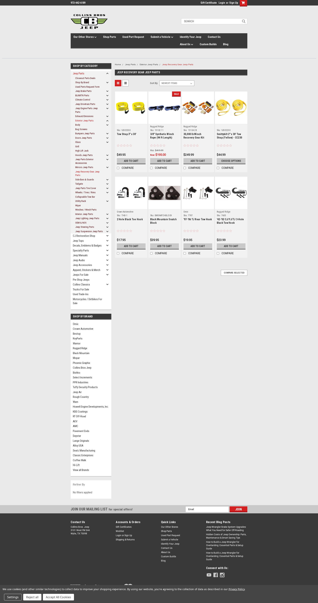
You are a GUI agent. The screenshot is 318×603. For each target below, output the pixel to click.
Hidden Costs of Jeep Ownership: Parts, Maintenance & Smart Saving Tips (226, 536)
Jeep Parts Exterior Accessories (84, 161)
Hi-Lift (76, 465)
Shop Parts (109, 37)
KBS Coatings (80, 411)
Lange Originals (81, 440)
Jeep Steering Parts (84, 227)
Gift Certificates (124, 527)
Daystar (77, 436)
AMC (75, 426)
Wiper (78, 205)
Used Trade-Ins (81, 294)
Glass (78, 142)
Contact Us (214, 37)
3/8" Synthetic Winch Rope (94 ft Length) (162, 136)
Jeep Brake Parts (83, 91)
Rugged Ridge (80, 348)
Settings (13, 597)
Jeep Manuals (80, 255)
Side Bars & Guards (84, 179)
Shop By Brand (82, 82)
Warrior (76, 343)
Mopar (76, 358)
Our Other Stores (83, 37)
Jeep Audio (79, 260)
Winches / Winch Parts (85, 209)
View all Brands (81, 470)
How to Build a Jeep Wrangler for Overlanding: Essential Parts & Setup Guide (224, 545)
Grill (77, 146)
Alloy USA (78, 445)
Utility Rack (80, 201)
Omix (75, 324)
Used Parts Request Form (87, 86)
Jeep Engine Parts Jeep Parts (86, 110)
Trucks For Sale (81, 289)
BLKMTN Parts (82, 95)
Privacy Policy (237, 589)
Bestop (77, 333)
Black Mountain (81, 353)
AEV (75, 421)
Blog (225, 44)
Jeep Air (77, 392)
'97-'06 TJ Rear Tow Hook (197, 219)
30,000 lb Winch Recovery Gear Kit (193, 136)
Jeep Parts (78, 73)
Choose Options (231, 160)
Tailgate (79, 183)
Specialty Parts (81, 250)
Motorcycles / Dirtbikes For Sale (87, 301)
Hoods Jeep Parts (84, 155)
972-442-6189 (78, 2)
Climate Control (82, 99)
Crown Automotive (83, 328)
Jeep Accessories (82, 265)
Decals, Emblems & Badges (87, 245)
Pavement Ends (81, 431)
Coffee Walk (79, 460)
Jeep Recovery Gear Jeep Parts (87, 173)
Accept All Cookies (58, 597)
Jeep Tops (78, 240)
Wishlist (120, 531)
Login (222, 2)
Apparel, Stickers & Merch (86, 270)
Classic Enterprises (83, 455)
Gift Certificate (209, 2)
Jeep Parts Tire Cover (85, 188)
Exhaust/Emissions (84, 116)
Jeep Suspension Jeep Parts (89, 231)
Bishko (76, 372)
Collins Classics (81, 284)
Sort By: (154, 83)
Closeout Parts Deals (85, 78)
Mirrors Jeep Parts (84, 167)
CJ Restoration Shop (84, 235)
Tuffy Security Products (85, 387)
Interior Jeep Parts (84, 214)
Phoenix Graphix (81, 363)
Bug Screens (81, 129)
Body (77, 124)
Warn (75, 402)
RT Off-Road (79, 416)
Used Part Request (133, 37)
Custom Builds (208, 44)
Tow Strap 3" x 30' (126, 134)
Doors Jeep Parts (83, 137)
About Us (185, 44)
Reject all (32, 597)
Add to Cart (131, 160)
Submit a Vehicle (161, 37)
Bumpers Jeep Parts (85, 133)
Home (118, 64)
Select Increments (82, 377)
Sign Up (233, 2)
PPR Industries (80, 382)
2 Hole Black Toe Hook (130, 219)
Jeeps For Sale (81, 274)
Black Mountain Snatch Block (163, 221)
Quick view (131, 117)
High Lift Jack (82, 150)
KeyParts (77, 338)
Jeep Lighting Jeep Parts (87, 218)
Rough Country (81, 397)
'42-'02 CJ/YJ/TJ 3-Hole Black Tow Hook (230, 221)
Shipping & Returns (125, 539)
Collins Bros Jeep (82, 367)
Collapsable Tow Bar (85, 196)
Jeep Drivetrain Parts (85, 104)
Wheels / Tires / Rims (85, 192)
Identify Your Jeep (190, 37)
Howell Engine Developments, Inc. (91, 406)
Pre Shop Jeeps (81, 279)
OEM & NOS (80, 222)
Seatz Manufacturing (84, 450)
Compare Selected (234, 272)
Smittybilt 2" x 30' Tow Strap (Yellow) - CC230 (229, 136)
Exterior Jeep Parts (84, 120)
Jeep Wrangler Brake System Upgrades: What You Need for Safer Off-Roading (226, 529)
